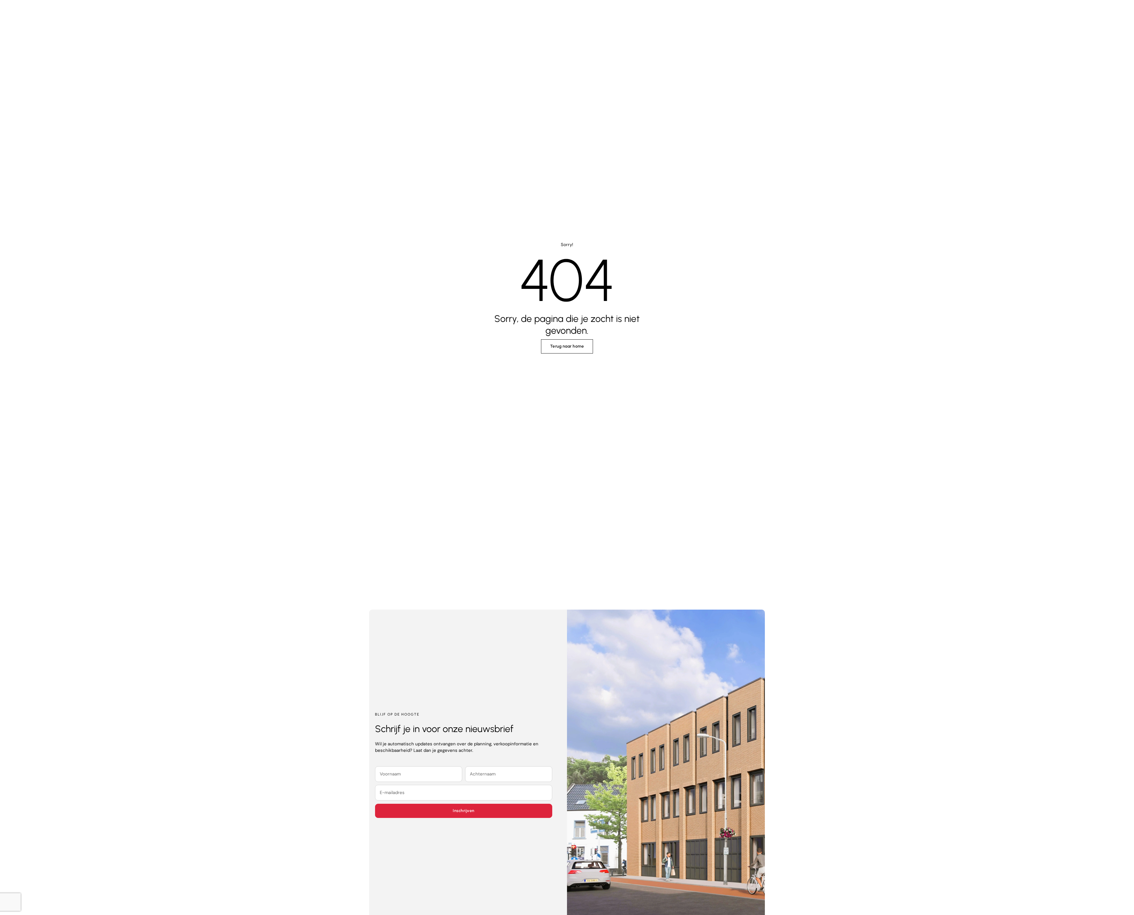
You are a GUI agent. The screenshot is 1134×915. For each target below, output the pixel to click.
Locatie (606, 13)
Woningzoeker (564, 13)
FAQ (637, 13)
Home (523, 13)
